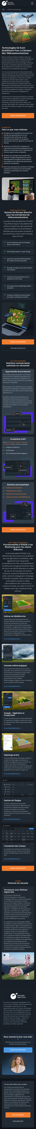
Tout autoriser (18, 1115)
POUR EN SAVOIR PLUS (18, 348)
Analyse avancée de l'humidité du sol (18, 497)
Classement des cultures (14, 491)
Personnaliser (18, 1121)
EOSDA (8, 3)
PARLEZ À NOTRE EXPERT (18, 115)
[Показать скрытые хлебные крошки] (3, 9)
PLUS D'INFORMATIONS (12, 639)
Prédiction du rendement (14, 488)
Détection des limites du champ (16, 494)
